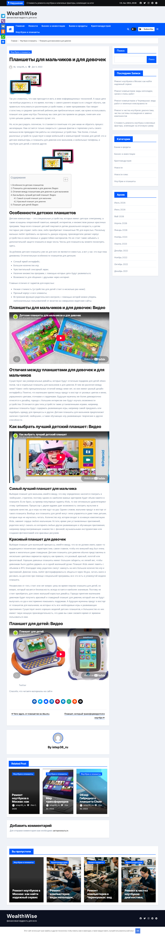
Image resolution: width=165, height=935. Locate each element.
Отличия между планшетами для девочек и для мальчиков (41, 191)
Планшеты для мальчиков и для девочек (57, 59)
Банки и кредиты (78, 26)
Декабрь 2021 (120, 271)
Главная (20, 26)
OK (138, 931)
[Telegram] (3, 16)
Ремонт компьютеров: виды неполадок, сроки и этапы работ (133, 92)
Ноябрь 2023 (120, 237)
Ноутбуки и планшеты (28, 32)
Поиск (121, 51)
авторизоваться (60, 830)
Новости (33, 26)
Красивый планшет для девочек (31, 201)
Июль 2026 (119, 202)
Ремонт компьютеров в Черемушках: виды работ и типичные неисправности (135, 102)
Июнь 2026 (119, 209)
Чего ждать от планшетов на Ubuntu (31, 714)
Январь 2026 (120, 230)
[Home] (10, 29)
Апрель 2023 (120, 243)
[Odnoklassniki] (3, 31)
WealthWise (22, 13)
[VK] (3, 26)
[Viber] (3, 21)
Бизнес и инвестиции (53, 26)
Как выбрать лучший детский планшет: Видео (34, 195)
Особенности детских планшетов (28, 185)
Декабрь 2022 (121, 250)
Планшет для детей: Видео (25, 204)
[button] (157, 29)
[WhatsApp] (3, 36)
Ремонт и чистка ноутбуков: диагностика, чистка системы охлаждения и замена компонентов (134, 113)
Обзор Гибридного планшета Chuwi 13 (91, 800)
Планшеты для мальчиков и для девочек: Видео (35, 188)
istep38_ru (22, 67)
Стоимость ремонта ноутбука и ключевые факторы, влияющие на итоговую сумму (134, 124)
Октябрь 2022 (121, 264)
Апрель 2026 (120, 223)
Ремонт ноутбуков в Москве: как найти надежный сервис (23, 801)
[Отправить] (3, 41)
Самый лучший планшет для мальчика (34, 198)
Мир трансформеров (57, 800)
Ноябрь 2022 (120, 257)
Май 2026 (119, 216)
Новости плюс (121, 174)
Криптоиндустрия (101, 26)
